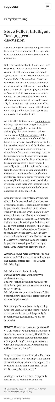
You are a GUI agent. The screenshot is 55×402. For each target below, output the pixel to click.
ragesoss (11, 6)
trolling (29, 391)
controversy (32, 389)
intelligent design (18, 391)
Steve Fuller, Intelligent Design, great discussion (27, 36)
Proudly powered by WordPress (17, 398)
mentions (17, 271)
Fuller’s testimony (29, 134)
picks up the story (30, 274)
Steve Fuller (30, 68)
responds (16, 281)
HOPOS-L (17, 127)
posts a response (21, 292)
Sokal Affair (21, 309)
